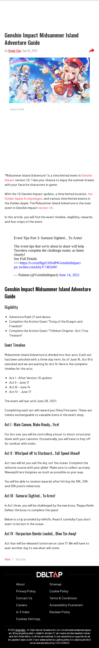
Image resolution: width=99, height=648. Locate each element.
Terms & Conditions (63, 598)
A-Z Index (22, 612)
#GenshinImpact (69, 263)
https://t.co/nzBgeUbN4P (38, 263)
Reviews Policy (60, 612)
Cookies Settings (28, 619)
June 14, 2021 (69, 275)
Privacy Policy (25, 591)
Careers (21, 605)
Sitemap (55, 584)
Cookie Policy (59, 591)
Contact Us (24, 598)
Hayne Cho (14, 50)
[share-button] (91, 50)
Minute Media (20, 630)
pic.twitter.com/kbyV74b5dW (35, 267)
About (20, 584)
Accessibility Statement (66, 605)
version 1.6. (45, 208)
